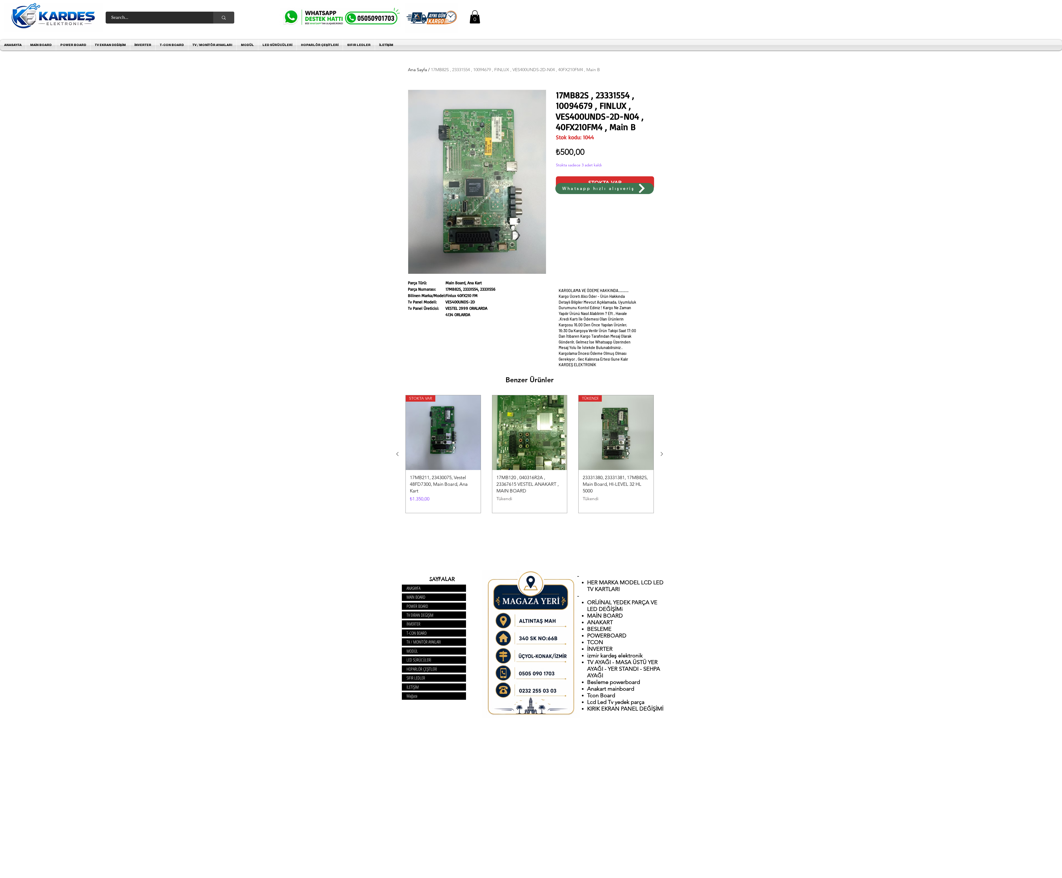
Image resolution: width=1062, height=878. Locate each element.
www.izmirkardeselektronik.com (486, 197)
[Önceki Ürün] (397, 454)
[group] (529, 454)
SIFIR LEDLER (416, 678)
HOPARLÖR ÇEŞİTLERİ (422, 669)
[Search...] (223, 18)
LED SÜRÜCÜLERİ (419, 660)
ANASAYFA (413, 588)
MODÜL (412, 651)
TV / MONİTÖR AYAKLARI (424, 642)
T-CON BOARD (417, 633)
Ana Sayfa (417, 69)
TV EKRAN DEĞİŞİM (420, 615)
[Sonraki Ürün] (661, 454)
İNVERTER (413, 624)
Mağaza (412, 696)
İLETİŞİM (413, 687)
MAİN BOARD (416, 597)
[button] (474, 17)
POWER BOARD (417, 606)
